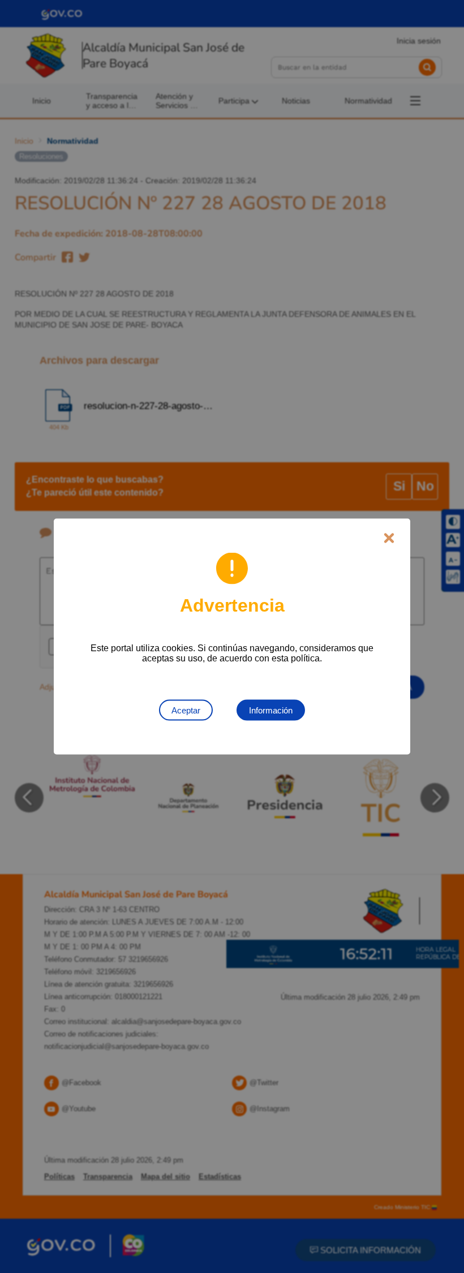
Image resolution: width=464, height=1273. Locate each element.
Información (271, 710)
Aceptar (185, 710)
